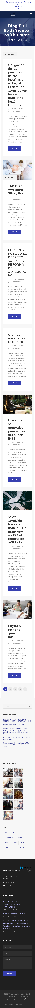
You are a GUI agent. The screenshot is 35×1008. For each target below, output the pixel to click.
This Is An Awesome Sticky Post (16, 189)
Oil (13, 847)
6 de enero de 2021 (17, 108)
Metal (6, 842)
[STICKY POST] (17, 170)
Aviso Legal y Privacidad (13, 1004)
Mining (15, 842)
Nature (23, 842)
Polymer (21, 847)
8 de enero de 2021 (17, 345)
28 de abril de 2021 (17, 279)
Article (7, 833)
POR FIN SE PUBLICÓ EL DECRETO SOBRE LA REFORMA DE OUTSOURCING (17, 262)
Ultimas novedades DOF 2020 (16, 338)
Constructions (9, 838)
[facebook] (18, 9)
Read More (14, 148)
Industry (20, 838)
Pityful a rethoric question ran (14, 631)
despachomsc (16, 111)
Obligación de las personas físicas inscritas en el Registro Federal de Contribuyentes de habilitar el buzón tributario (17, 85)
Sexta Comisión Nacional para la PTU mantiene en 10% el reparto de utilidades (17, 529)
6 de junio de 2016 (17, 197)
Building (15, 833)
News (6, 847)
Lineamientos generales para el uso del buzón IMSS (17, 429)
